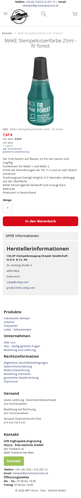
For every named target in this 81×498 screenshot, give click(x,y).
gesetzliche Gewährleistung (16, 151)
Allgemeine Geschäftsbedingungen (26, 362)
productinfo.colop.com (21, 287)
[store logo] (19, 16)
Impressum (11, 381)
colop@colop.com (18, 282)
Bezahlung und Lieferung (20, 350)
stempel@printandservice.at (40, 5)
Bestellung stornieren (17, 374)
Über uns (9, 342)
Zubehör (9, 322)
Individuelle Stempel (17, 318)
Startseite (7, 33)
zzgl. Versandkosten (12, 148)
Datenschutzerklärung (18, 366)
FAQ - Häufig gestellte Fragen (22, 346)
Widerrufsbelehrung (17, 370)
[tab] (40, 236)
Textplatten (11, 326)
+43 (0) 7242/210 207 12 (40, 2)
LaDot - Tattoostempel (17, 329)
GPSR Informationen (22, 235)
